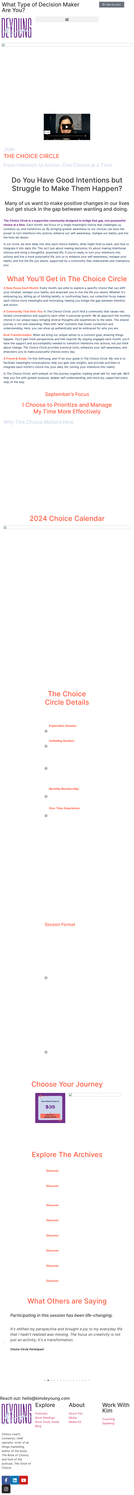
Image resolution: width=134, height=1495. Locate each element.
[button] (67, 19)
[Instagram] (6, 1488)
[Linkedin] (14, 1480)
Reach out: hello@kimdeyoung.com (35, 1398)
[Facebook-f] (6, 1480)
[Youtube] (23, 1480)
